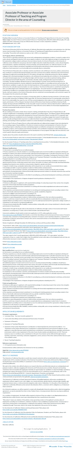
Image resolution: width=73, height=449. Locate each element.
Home (4, 5)
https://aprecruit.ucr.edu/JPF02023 (12, 215)
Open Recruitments (11, 5)
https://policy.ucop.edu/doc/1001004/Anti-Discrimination (18, 414)
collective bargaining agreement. (39, 376)
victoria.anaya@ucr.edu (17, 352)
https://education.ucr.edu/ (14, 241)
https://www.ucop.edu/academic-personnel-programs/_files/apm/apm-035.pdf (24, 418)
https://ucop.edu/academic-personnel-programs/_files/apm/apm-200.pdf (23, 139)
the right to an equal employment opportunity (59, 436)
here (67, 441)
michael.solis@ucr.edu (60, 135)
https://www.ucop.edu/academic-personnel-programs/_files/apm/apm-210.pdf (24, 375)
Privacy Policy (68, 446)
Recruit (8, 2)
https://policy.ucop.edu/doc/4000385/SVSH (15, 409)
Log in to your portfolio (36, 432)
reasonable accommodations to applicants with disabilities (51, 438)
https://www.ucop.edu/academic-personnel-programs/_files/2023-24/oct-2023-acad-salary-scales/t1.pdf (32, 229)
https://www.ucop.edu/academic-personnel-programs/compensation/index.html (41, 225)
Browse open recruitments (50, 30)
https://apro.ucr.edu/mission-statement (55, 361)
